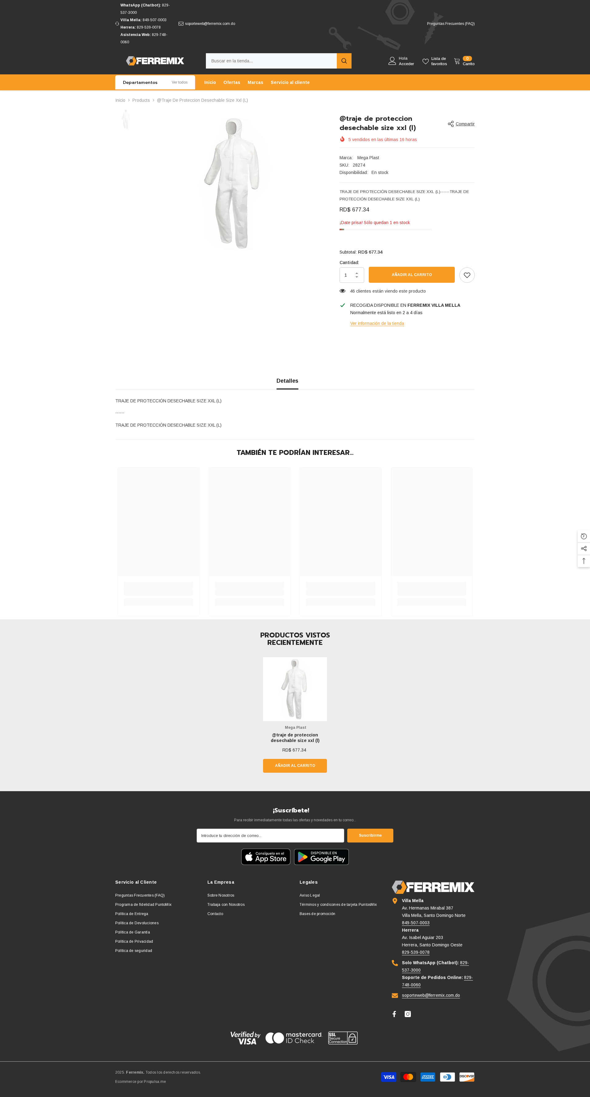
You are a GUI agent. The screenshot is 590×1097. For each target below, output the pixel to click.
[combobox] (271, 61)
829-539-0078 (149, 27)
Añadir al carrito (412, 275)
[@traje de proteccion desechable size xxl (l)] (295, 689)
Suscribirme (370, 835)
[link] (467, 275)
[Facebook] (394, 1014)
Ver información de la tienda (377, 323)
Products (141, 100)
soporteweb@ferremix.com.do (210, 24)
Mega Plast (367, 157)
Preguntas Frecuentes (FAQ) (451, 24)
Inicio (120, 100)
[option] (233, 183)
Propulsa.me (155, 1081)
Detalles (287, 381)
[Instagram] (407, 1014)
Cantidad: (349, 262)
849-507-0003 (155, 20)
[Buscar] (279, 61)
